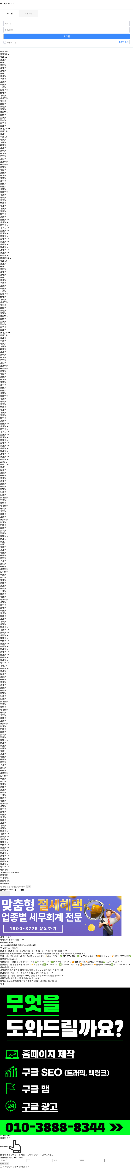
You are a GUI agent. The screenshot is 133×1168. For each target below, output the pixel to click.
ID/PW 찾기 (124, 42)
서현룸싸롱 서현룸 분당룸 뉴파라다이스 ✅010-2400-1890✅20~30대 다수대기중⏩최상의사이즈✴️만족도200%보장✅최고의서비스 (58, 962)
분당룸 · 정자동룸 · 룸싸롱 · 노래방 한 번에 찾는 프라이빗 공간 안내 (29, 975)
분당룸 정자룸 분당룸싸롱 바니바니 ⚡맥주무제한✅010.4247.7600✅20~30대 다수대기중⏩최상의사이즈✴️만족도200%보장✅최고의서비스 (62, 964)
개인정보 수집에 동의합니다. (16, 1166)
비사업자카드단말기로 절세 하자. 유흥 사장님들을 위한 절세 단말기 (29, 970)
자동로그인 (11, 42)
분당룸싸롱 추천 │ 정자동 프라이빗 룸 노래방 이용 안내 (24, 973)
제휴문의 (4, 942)
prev (2, 893)
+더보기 (7, 937)
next (7, 893)
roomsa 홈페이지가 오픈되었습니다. (15, 945)
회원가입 (28, 13)
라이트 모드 (9, 3)
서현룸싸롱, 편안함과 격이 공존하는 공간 (18, 978)
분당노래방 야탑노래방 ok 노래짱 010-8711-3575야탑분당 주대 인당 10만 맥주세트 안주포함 (40, 953)
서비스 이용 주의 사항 (9, 940)
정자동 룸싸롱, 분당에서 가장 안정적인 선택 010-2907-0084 (26, 981)
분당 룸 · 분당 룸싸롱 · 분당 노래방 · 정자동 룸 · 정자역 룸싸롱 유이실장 (31, 951)
